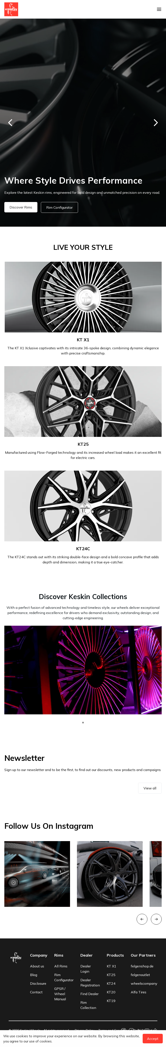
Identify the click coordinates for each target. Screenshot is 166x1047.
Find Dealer (89, 994)
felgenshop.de (142, 966)
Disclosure (38, 983)
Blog (33, 975)
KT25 (111, 975)
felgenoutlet (140, 975)
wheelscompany (144, 983)
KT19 (111, 1001)
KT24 (111, 983)
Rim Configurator (50, 207)
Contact (36, 992)
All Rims (60, 966)
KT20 (111, 992)
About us (37, 966)
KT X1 (111, 966)
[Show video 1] (83, 722)
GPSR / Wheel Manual (60, 993)
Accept (152, 1038)
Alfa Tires (138, 992)
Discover (16, 207)
